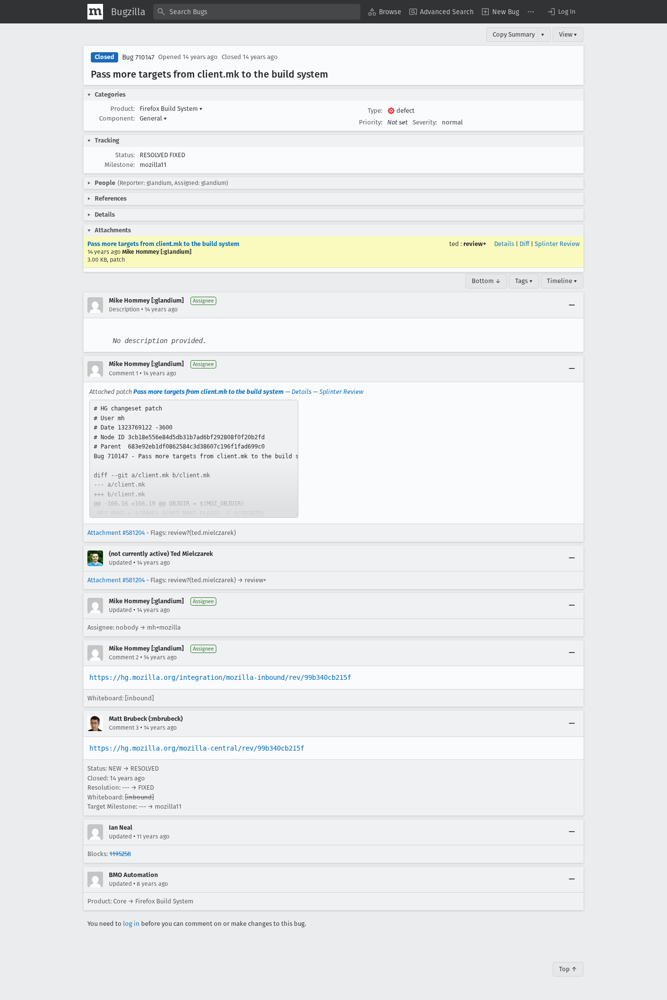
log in (131, 923)
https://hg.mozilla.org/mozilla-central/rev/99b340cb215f (196, 748)
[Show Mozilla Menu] (95, 12)
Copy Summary (514, 34)
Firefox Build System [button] (171, 108)
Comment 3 (124, 727)
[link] (193, 459)
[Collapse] (572, 305)
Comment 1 (123, 373)
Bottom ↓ (486, 281)
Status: (125, 155)
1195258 (120, 853)
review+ (474, 243)
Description (124, 309)
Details (504, 243)
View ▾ (568, 34)
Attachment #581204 (116, 532)
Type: (375, 110)
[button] (561, 12)
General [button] (153, 118)
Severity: (425, 122)
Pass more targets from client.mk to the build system (163, 243)
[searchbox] (256, 12)
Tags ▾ (524, 281)
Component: (117, 118)
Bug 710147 (138, 57)
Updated (120, 562)
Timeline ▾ (562, 281)
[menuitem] (384, 12)
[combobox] (256, 12)
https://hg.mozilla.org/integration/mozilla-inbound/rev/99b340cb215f (220, 677)
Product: (122, 108)
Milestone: (119, 164)
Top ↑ (568, 969)
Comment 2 (124, 657)
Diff (524, 243)
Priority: (370, 122)
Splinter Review (557, 243)
